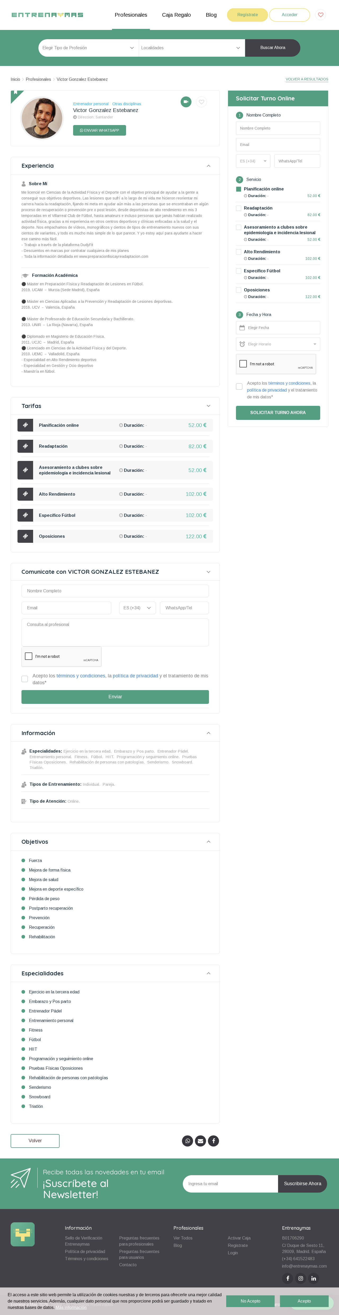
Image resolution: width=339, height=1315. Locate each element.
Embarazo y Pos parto (50, 1001)
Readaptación (53, 446)
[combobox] (192, 48)
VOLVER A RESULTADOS (307, 79)
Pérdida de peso (44, 898)
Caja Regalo (176, 15)
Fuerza (35, 860)
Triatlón (36, 1106)
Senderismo (40, 1087)
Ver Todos (183, 1238)
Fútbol (35, 1039)
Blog (211, 15)
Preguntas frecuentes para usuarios (139, 1254)
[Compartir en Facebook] (213, 1141)
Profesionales (131, 15)
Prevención (39, 918)
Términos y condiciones (86, 1258)
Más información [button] (71, 1307)
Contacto (128, 1265)
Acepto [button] (304, 1301)
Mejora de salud (43, 879)
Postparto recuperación (51, 908)
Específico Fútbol (57, 515)
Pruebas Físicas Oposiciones (56, 1068)
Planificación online (59, 425)
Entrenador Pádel (45, 1011)
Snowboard (39, 1097)
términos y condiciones (80, 675)
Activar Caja (239, 1238)
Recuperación (42, 927)
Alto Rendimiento (57, 494)
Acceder (289, 14)
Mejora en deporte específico (56, 889)
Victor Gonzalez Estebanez (82, 79)
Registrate (238, 1245)
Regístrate (247, 14)
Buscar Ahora (272, 47)
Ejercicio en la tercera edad (54, 992)
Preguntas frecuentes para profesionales (139, 1241)
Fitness (36, 1030)
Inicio (15, 79)
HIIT (33, 1049)
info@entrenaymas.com (304, 1266)
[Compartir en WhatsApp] (187, 1141)
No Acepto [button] (250, 1301)
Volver (35, 1140)
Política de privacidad (85, 1251)
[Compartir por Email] (200, 1141)
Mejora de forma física (49, 870)
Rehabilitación (42, 937)
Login (233, 1253)
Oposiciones (52, 536)
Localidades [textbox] (152, 48)
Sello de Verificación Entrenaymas (83, 1241)
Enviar (115, 696)
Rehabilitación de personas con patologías (68, 1078)
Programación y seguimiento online (61, 1058)
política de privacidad (135, 675)
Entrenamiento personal (51, 1020)
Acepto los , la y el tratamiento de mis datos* (120, 679)
